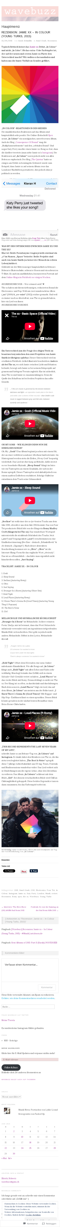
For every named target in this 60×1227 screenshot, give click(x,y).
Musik (47, 893)
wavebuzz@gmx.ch (10, 1182)
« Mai (4, 1158)
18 (30, 1142)
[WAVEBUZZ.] (30, 15)
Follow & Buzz (11, 1067)
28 (55, 1148)
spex (20, 896)
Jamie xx (34, 47)
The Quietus (37, 159)
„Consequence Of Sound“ (27, 142)
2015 (16, 890)
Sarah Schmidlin (25, 41)
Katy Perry (31, 893)
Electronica (41, 890)
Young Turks (45, 896)
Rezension (52, 41)
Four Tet (36, 238)
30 (14, 1153)
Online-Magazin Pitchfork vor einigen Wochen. (28, 277)
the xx (25, 896)
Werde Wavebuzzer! (11, 1048)
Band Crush (41, 41)
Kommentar (47, 987)
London (40, 893)
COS (33, 890)
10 (22, 1137)
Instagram (47, 152)
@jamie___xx (40, 240)
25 (30, 1148)
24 (22, 1148)
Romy (14, 896)
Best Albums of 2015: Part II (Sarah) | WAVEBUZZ (34, 942)
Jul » (10, 1158)
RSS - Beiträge (11, 1040)
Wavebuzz (34, 896)
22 (6, 1148)
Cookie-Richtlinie (33, 1215)
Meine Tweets (8, 1020)
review (54, 893)
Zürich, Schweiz (9, 1178)
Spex (50, 135)
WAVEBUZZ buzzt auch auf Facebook (19, 1079)
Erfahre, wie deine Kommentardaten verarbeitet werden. (28, 998)
